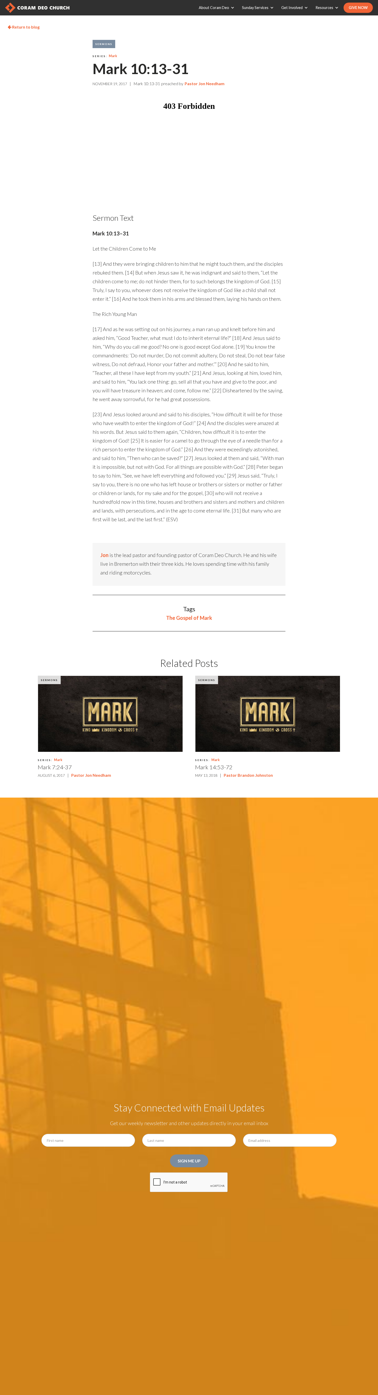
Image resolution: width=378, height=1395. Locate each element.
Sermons (103, 44)
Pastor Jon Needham (204, 83)
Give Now (358, 7)
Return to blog (24, 26)
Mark (113, 56)
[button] (217, 7)
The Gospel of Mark (189, 618)
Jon (104, 555)
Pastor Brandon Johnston (248, 775)
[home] (37, 8)
